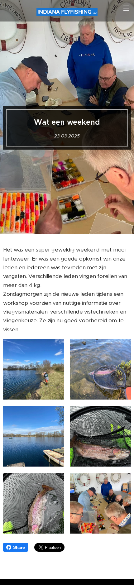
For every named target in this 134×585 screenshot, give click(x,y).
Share (19, 547)
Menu (126, 8)
